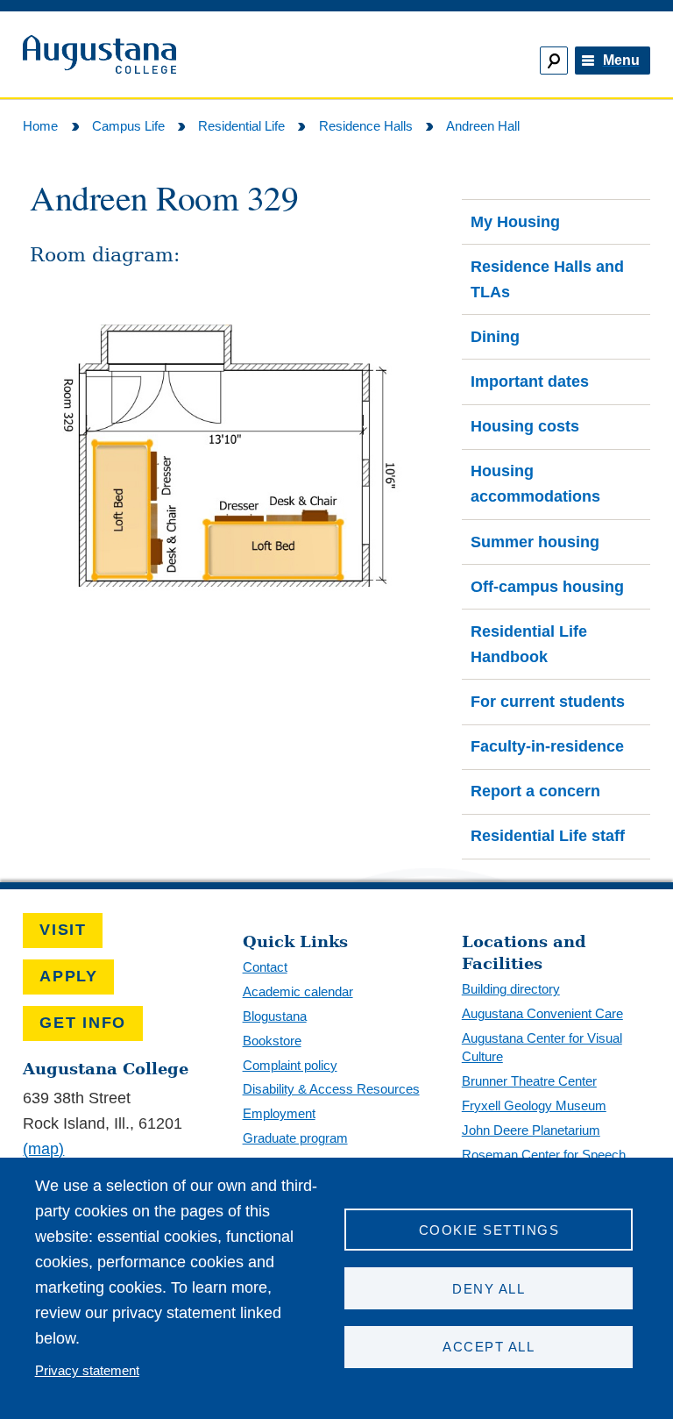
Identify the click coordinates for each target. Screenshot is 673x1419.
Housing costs (525, 426)
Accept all (489, 1346)
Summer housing (535, 542)
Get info (82, 1022)
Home (40, 125)
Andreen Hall (483, 125)
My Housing (515, 222)
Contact (265, 966)
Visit (63, 929)
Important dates (530, 381)
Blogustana (275, 1016)
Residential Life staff (548, 836)
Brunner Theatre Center (529, 1080)
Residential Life (241, 125)
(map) (43, 1149)
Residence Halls (366, 125)
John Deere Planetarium (531, 1130)
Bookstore (272, 1040)
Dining (495, 337)
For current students (548, 701)
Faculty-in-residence (547, 746)
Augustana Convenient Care (542, 1013)
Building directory (511, 988)
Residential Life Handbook (529, 644)
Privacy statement (87, 1370)
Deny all (488, 1288)
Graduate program (295, 1137)
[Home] (172, 55)
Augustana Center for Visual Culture (542, 1047)
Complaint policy (290, 1065)
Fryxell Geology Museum (534, 1105)
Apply (68, 976)
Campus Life (128, 125)
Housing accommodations (535, 483)
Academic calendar (298, 991)
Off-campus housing (547, 586)
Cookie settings (489, 1230)
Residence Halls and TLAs (547, 279)
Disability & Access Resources (331, 1088)
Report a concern (535, 791)
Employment (279, 1113)
